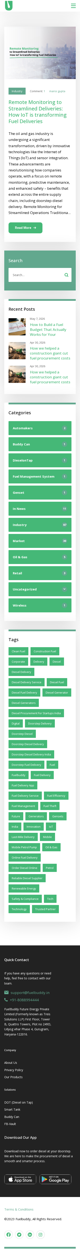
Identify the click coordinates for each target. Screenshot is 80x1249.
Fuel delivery (42, 775)
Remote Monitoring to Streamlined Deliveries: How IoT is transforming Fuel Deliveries (38, 111)
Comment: (37, 91)
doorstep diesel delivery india (31, 754)
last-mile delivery (23, 837)
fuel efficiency (56, 796)
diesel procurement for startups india (36, 713)
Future (16, 816)
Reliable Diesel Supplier (27, 878)
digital (16, 723)
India (15, 827)
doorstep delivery (40, 723)
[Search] (66, 275)
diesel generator (57, 692)
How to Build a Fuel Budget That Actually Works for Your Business (48, 332)
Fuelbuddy (18, 775)
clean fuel (18, 651)
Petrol (50, 868)
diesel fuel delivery (24, 692)
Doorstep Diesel (22, 734)
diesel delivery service (26, 682)
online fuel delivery (25, 857)
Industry (17, 91)
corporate (18, 661)
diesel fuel (57, 682)
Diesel (57, 661)
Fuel (52, 765)
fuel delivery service (25, 796)
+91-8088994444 (24, 999)
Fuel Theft (50, 806)
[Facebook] (8, 1234)
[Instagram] (40, 1234)
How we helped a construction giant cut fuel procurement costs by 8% (50, 355)
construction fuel (45, 651)
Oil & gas (51, 847)
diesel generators (24, 703)
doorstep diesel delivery (28, 744)
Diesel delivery (21, 672)
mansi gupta (57, 91)
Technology (19, 909)
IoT (51, 827)
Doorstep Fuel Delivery (26, 765)
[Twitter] (19, 1234)
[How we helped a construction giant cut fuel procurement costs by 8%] (17, 350)
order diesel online (24, 868)
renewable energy (24, 888)
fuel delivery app (23, 785)
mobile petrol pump (24, 847)
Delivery (38, 661)
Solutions (10, 1090)
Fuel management (23, 806)
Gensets (57, 816)
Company (10, 1050)
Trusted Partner (45, 909)
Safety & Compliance (25, 899)
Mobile (47, 837)
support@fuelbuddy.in (30, 992)
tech (50, 899)
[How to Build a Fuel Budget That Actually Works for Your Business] (17, 326)
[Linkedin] (30, 1234)
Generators (36, 816)
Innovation (34, 827)
